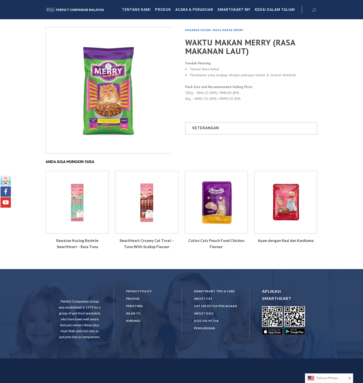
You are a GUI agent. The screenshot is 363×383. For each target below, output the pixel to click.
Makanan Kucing (198, 30)
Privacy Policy (139, 291)
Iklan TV (133, 313)
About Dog (204, 313)
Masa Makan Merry (228, 30)
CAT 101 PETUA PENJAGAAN (215, 306)
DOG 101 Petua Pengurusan (206, 324)
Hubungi (133, 320)
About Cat (203, 298)
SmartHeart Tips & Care (214, 291)
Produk (133, 298)
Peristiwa (134, 306)
